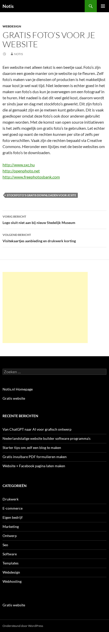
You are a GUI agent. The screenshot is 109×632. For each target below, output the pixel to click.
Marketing (11, 526)
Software (10, 554)
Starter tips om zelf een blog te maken (32, 447)
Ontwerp (10, 535)
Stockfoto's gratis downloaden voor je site (41, 195)
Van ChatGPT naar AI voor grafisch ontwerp (37, 429)
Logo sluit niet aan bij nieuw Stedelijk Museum (39, 220)
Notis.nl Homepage (18, 389)
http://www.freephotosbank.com (31, 176)
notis (18, 54)
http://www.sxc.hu (19, 164)
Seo (5, 545)
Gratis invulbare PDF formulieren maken (35, 457)
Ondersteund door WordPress (23, 626)
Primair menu (103, 6)
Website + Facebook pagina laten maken (34, 466)
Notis (8, 6)
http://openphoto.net (21, 170)
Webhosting (12, 581)
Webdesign (12, 26)
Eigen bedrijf (13, 517)
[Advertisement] (45, 307)
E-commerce (13, 508)
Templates (11, 563)
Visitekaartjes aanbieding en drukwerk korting (39, 238)
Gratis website (14, 398)
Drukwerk (11, 499)
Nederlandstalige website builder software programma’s (46, 438)
